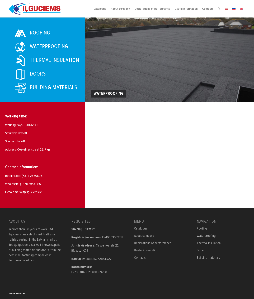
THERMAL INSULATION (54, 60)
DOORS (38, 74)
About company (144, 236)
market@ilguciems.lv (28, 192)
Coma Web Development (17, 293)
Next (246, 60)
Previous (92, 60)
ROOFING (40, 32)
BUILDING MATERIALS (53, 87)
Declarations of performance (152, 243)
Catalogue (141, 228)
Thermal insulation (209, 243)
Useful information (146, 250)
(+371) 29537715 (30, 184)
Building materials (208, 258)
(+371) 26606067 (33, 176)
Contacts (140, 258)
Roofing (202, 228)
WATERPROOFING (49, 46)
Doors (201, 250)
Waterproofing (206, 236)
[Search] (219, 8)
